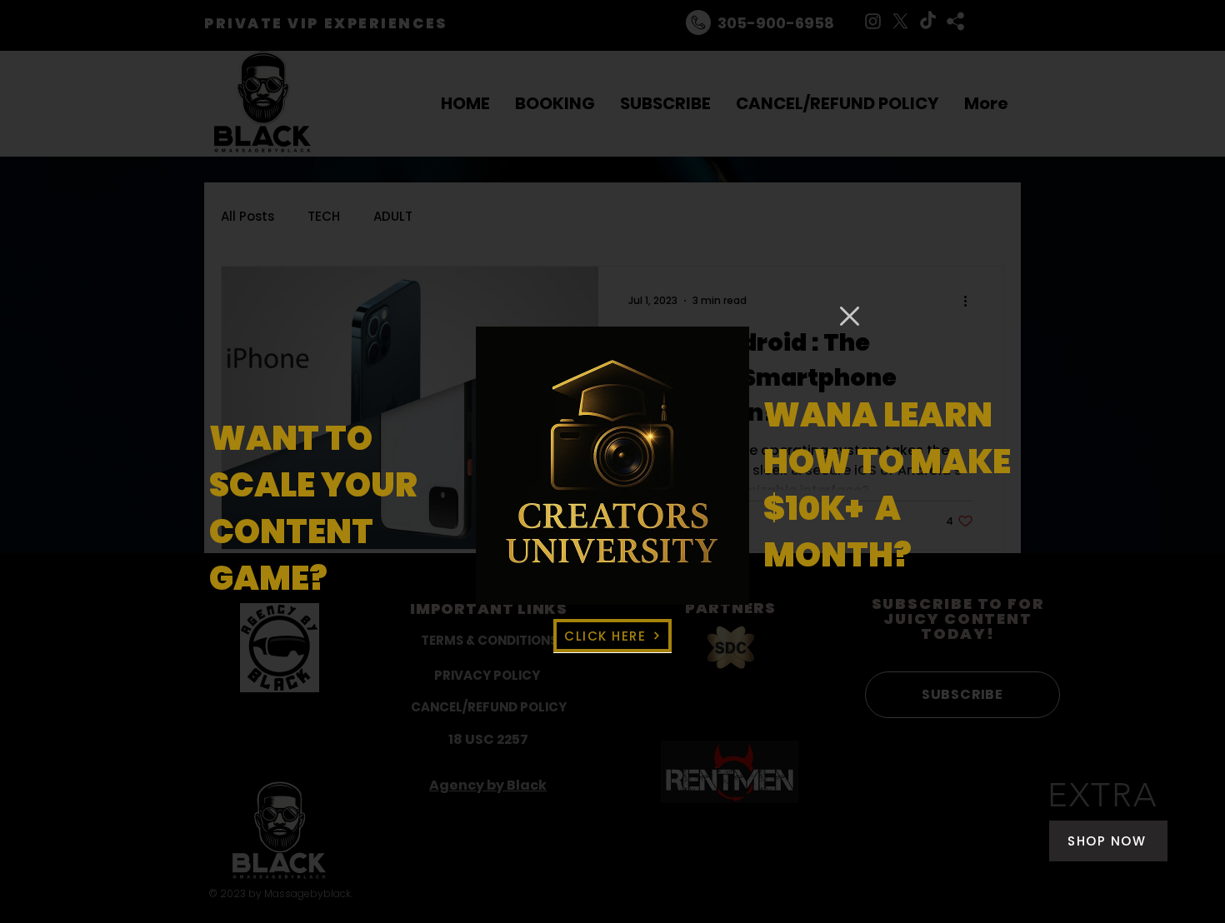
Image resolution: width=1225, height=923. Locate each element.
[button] (849, 316)
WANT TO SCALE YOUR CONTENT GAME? (313, 508)
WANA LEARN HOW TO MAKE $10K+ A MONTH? (887, 485)
